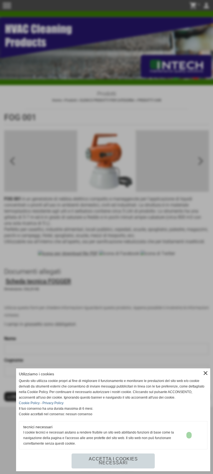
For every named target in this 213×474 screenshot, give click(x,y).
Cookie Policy (29, 403)
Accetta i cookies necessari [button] (113, 461)
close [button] (205, 373)
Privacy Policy (53, 403)
